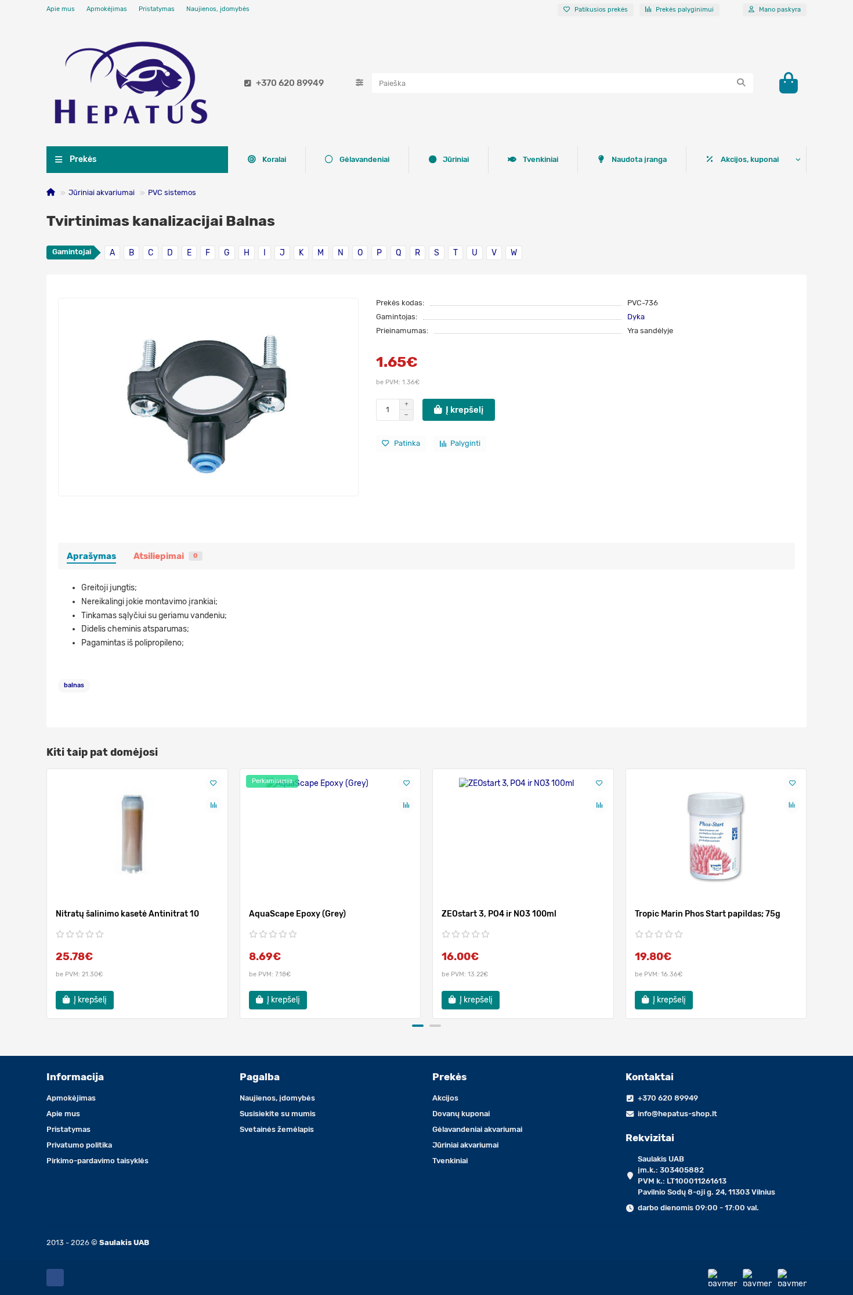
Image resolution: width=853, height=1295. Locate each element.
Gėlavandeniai (364, 159)
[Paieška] (741, 83)
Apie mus (60, 9)
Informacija (75, 1077)
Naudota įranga (639, 159)
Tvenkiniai (540, 159)
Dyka (636, 316)
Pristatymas (157, 9)
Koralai (274, 159)
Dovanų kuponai (461, 1113)
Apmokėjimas (106, 9)
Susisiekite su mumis (278, 1113)
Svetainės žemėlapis (277, 1129)
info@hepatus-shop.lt (677, 1113)
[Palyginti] (213, 805)
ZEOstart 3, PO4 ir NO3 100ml (499, 914)
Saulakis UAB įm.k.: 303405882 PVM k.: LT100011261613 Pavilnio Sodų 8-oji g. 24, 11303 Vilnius (706, 1175)
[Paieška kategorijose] (359, 83)
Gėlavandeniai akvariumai (477, 1129)
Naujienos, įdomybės (218, 9)
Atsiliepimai (165, 556)
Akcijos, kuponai (750, 159)
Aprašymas (91, 556)
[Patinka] (213, 783)
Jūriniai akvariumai (101, 192)
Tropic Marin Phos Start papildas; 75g (707, 914)
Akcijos (445, 1098)
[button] (47, 891)
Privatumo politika (79, 1145)
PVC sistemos (172, 192)
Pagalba (260, 1077)
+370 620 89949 (290, 83)
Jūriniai (456, 159)
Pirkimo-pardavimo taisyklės (97, 1160)
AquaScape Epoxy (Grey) (297, 914)
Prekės (449, 1077)
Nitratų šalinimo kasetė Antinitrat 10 (127, 914)
